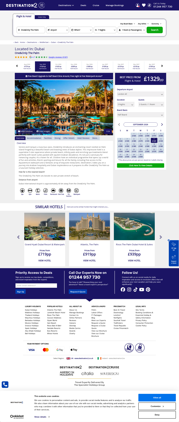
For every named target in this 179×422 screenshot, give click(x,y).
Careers (72, 323)
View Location (26, 131)
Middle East (44, 42)
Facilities (48, 138)
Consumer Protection (144, 323)
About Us (73, 310)
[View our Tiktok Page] (135, 289)
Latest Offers (96, 312)
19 (161, 145)
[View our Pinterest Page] (148, 289)
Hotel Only (42, 17)
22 (134, 150)
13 (120, 145)
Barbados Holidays (32, 320)
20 (120, 150)
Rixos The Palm (53, 315)
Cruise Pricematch (121, 328)
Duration (121, 100)
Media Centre (74, 328)
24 (147, 150)
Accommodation (34, 138)
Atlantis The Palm (54, 310)
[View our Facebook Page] (123, 289)
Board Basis (122, 110)
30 (141, 156)
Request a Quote (173, 262)
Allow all (157, 397)
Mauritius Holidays (32, 318)
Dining (57, 138)
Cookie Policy (141, 326)
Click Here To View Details (140, 165)
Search (154, 29)
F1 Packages (96, 315)
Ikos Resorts (52, 331)
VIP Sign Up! (173, 249)
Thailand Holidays (32, 315)
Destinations (64, 5)
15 (134, 145)
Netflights (118, 318)
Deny (157, 415)
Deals (83, 5)
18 (154, 145)
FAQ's (93, 310)
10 (147, 140)
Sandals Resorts (53, 328)
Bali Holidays (30, 333)
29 (134, 156)
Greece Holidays (32, 326)
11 (154, 140)
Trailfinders (118, 323)
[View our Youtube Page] (142, 289)
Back (16, 42)
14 (127, 145)
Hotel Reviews (83, 138)
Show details (40, 417)
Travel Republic (120, 326)
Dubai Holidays (31, 310)
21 (127, 150)
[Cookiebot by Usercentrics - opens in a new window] (17, 417)
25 (154, 150)
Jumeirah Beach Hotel (56, 312)
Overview (20, 138)
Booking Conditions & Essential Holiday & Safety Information (144, 315)
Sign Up (20, 292)
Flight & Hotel (23, 16)
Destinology (118, 312)
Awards (72, 331)
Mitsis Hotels (52, 333)
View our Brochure (99, 331)
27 (120, 156)
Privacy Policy (141, 320)
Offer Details (68, 138)
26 (161, 150)
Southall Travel (120, 320)
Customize (156, 406)
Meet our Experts (98, 320)
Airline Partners (75, 318)
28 (127, 156)
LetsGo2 (117, 315)
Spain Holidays (31, 328)
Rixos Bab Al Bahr (54, 326)
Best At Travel (119, 310)
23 (141, 150)
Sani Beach (51, 323)
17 (147, 145)
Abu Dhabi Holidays (33, 331)
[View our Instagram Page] (129, 289)
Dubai (53, 42)
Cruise (96, 5)
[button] (20, 107)
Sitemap (72, 326)
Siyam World (52, 320)
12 (161, 140)
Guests (141, 100)
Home (22, 42)
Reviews (72, 320)
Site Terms (140, 310)
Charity (72, 333)
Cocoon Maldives (54, 318)
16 (141, 145)
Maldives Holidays (32, 312)
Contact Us (73, 315)
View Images (44, 131)
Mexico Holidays (31, 323)
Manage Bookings (115, 5)
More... (95, 138)
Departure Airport (125, 89)
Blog (93, 318)
